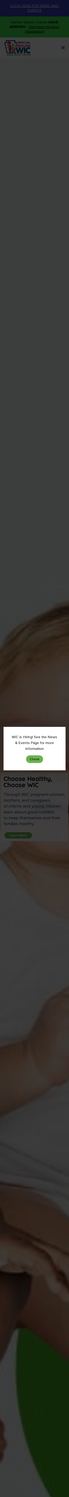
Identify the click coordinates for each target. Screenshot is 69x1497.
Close (34, 759)
